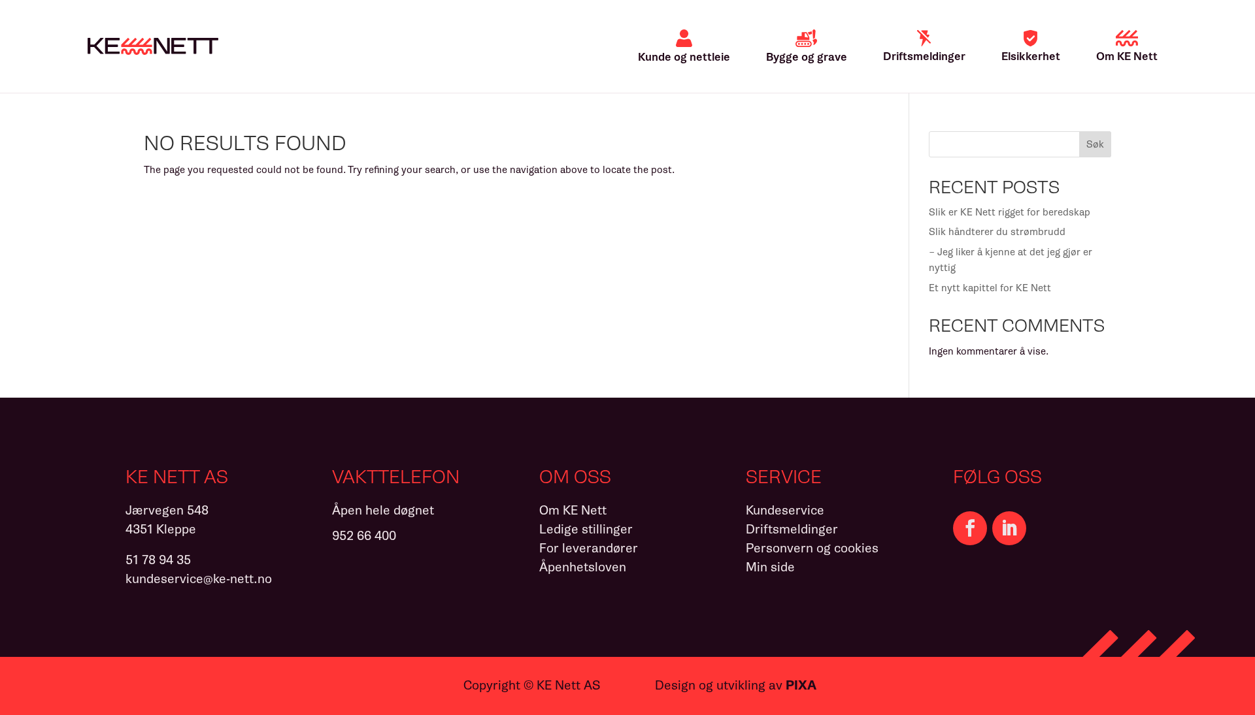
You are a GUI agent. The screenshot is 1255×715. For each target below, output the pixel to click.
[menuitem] (684, 46)
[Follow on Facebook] (970, 528)
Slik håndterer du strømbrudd (997, 232)
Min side (770, 567)
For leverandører (588, 548)
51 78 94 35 (158, 559)
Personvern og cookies (812, 548)
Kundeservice (785, 510)
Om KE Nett (573, 510)
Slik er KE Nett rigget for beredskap (1009, 212)
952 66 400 (364, 535)
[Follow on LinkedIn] (1009, 528)
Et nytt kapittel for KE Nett (990, 288)
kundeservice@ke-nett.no (199, 578)
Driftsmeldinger (792, 529)
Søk (1095, 144)
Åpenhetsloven (582, 567)
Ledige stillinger (586, 529)
